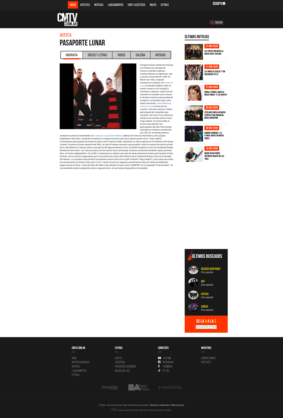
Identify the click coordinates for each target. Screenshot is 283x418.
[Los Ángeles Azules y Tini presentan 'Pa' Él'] (194, 72)
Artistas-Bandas (80, 362)
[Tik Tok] (220, 3)
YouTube (167, 358)
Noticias (98, 5)
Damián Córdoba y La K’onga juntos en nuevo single (214, 136)
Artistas (85, 5)
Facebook (168, 366)
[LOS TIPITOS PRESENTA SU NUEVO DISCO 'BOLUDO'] (194, 52)
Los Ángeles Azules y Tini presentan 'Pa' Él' (214, 73)
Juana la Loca (146, 106)
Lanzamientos (115, 5)
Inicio (73, 5)
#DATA (153, 5)
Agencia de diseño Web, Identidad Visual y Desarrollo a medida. (145, 410)
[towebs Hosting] (110, 387)
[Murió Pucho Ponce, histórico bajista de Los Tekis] (194, 154)
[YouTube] (214, 3)
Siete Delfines (163, 103)
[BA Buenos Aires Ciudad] (138, 387)
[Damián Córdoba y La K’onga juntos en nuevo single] (194, 134)
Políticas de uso (177, 405)
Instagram (168, 362)
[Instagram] (217, 3)
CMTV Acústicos (136, 5)
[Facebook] (224, 3)
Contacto (206, 362)
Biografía (72, 55)
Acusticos (120, 362)
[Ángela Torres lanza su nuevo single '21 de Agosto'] (194, 93)
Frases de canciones (125, 366)
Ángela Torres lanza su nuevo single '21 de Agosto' (215, 93)
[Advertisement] (207, 226)
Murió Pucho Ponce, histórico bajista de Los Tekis (214, 156)
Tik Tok (165, 370)
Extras (165, 5)
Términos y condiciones (159, 405)
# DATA (118, 358)
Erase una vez (122, 370)
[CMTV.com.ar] (69, 19)
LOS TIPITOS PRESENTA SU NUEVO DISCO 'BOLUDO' (213, 52)
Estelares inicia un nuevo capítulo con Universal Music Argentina (215, 115)
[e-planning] (170, 387)
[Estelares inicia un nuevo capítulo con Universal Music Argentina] (194, 113)
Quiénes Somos (208, 358)
